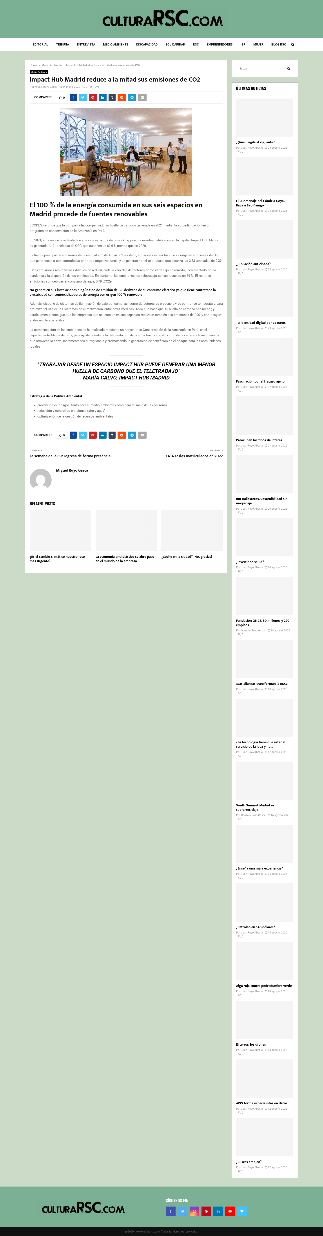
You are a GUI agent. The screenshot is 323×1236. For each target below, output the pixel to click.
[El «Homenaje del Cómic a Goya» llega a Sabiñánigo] (264, 176)
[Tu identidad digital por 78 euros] (264, 298)
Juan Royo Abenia (252, 147)
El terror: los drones (251, 1045)
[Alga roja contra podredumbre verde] (264, 961)
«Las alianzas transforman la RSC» (262, 684)
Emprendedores (220, 44)
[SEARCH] (288, 68)
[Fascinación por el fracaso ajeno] (264, 357)
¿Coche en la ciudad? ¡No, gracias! (186, 557)
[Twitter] (182, 1211)
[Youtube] (230, 1211)
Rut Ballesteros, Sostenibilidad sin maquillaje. (261, 501)
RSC (196, 44)
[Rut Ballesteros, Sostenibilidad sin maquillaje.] (264, 474)
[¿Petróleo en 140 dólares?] (264, 902)
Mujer (258, 44)
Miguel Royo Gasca (46, 86)
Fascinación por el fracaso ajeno (260, 382)
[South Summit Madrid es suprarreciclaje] (264, 781)
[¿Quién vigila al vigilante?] (264, 117)
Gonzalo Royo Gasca (253, 630)
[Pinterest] (206, 1211)
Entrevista (86, 44)
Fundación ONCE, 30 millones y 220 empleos (262, 623)
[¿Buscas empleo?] (264, 1137)
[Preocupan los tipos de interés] (264, 415)
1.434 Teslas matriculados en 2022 (194, 456)
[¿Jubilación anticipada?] (264, 239)
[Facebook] (171, 1211)
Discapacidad (147, 44)
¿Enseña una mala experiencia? (259, 868)
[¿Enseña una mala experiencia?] (264, 844)
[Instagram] (194, 1211)
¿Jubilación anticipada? (253, 264)
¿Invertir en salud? (250, 562)
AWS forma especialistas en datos (261, 1103)
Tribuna (62, 44)
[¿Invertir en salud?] (264, 537)
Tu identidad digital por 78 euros (261, 323)
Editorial (40, 44)
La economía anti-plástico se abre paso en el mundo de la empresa (125, 559)
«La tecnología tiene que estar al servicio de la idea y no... (260, 744)
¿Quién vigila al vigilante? (255, 142)
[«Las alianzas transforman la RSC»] (264, 659)
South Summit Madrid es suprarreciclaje (255, 807)
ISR (243, 44)
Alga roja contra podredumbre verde (264, 986)
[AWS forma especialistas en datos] (264, 1078)
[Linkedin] (218, 1211)
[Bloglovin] (242, 1211)
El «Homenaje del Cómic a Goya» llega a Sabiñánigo (260, 203)
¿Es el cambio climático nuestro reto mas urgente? (57, 559)
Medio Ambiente (115, 44)
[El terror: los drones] (264, 1020)
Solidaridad (175, 44)
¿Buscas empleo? (249, 1162)
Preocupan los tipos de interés (259, 440)
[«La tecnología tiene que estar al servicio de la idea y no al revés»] (264, 718)
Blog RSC (278, 44)
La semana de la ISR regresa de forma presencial (71, 456)
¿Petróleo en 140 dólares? (255, 927)
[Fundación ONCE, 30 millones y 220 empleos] (264, 596)
